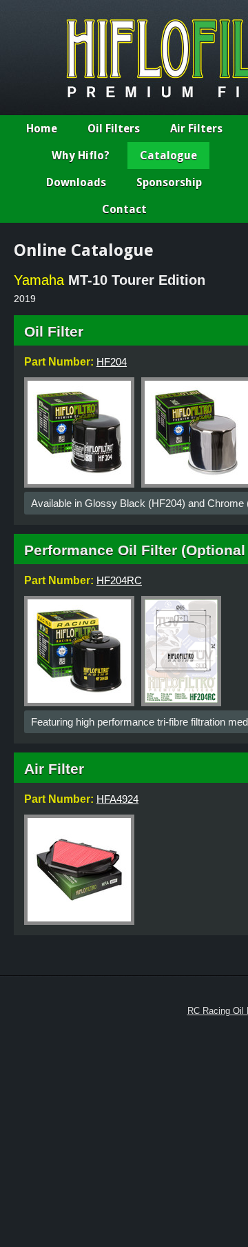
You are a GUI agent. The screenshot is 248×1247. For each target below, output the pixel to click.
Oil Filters (113, 128)
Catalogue (168, 155)
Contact (124, 209)
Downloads (76, 182)
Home (41, 128)
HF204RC (119, 580)
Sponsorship (169, 182)
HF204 (111, 362)
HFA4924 (117, 799)
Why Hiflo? (81, 155)
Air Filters (196, 128)
